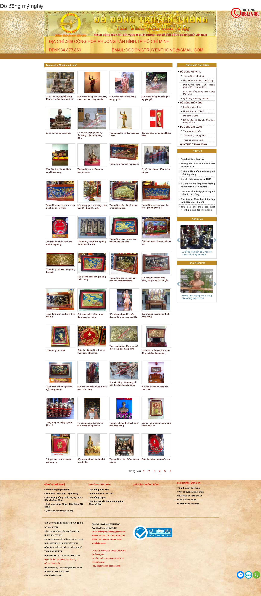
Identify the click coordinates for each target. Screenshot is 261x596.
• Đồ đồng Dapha (97, 497)
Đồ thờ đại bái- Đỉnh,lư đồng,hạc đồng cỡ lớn (199, 121)
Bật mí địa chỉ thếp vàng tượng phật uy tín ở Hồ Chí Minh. (198, 185)
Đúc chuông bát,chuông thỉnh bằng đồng (155, 315)
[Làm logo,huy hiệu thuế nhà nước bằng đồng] (60, 227)
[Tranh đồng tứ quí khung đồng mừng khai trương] (92, 227)
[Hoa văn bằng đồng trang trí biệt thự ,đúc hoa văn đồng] (124, 370)
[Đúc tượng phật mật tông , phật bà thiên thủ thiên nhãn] (92, 191)
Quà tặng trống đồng (193, 144)
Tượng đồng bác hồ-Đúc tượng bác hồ (124, 460)
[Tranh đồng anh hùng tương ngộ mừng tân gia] (60, 372)
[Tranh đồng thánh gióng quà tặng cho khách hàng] (124, 226)
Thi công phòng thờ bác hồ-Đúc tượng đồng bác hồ (90, 424)
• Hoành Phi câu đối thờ (101, 493)
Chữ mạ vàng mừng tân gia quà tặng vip (58, 460)
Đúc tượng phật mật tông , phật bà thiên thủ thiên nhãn (92, 206)
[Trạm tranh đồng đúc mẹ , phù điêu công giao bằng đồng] (124, 334)
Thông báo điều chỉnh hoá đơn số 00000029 (198, 165)
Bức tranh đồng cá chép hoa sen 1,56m (155, 388)
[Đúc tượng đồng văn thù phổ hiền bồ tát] (92, 445)
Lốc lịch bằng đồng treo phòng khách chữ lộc (156, 424)
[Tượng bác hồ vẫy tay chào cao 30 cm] (124, 118)
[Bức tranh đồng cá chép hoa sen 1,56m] (156, 372)
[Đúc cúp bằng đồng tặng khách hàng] (156, 118)
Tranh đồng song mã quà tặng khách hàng (91, 278)
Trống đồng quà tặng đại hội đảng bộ (59, 423)
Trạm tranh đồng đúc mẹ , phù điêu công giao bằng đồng (124, 347)
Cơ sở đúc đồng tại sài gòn (58, 133)
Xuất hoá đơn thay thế (192, 159)
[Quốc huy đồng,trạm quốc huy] (156, 445)
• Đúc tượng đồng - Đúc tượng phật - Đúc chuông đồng (63, 498)
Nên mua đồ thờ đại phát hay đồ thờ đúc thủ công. (198, 193)
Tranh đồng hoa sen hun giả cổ (124, 164)
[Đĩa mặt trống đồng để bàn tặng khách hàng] (60, 155)
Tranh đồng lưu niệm (55, 350)
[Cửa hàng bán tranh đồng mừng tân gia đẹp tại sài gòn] (156, 263)
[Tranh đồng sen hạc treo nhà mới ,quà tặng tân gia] (156, 191)
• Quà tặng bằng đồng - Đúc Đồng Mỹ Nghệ (63, 505)
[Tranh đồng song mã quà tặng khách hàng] (92, 263)
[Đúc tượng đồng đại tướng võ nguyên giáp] (156, 82)
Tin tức (197, 151)
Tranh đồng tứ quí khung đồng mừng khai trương (91, 242)
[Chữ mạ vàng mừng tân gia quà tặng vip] (60, 445)
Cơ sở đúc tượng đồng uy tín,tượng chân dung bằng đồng (89, 135)
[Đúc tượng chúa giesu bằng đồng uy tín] (124, 82)
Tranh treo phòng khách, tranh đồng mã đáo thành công (156, 351)
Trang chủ (51, 65)
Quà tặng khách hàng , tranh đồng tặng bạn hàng (90, 315)
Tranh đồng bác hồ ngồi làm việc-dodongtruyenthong (123, 279)
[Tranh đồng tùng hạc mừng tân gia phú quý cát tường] (60, 191)
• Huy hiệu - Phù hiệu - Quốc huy (61, 493)
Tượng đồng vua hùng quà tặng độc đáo (90, 170)
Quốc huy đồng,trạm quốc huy (156, 459)
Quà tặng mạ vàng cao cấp (196, 98)
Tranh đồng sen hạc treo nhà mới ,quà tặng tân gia (155, 206)
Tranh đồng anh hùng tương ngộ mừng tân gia (59, 388)
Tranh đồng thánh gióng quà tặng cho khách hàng (123, 240)
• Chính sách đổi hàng (188, 488)
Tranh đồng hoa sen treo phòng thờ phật (60, 270)
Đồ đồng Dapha (190, 115)
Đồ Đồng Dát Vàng (191, 127)
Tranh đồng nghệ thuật (194, 76)
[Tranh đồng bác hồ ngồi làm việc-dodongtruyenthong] (124, 263)
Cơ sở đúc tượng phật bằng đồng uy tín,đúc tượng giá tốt (59, 97)
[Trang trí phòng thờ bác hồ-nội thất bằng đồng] (124, 408)
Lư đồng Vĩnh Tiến (192, 107)
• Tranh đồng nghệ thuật (57, 489)
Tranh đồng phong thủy (194, 135)
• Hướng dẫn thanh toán (189, 496)
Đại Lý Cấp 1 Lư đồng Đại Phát (59, 560)
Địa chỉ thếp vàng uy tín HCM (196, 179)
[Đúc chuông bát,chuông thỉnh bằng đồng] (156, 300)
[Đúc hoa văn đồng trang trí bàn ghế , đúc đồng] (92, 372)
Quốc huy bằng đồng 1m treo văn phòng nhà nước (91, 351)
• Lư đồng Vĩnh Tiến (99, 489)
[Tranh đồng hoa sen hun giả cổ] (124, 152)
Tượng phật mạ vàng (193, 140)
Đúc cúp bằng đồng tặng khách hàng (156, 134)
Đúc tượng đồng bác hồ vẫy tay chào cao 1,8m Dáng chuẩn (92, 98)
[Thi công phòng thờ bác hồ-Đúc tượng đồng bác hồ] (92, 408)
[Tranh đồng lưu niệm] (60, 336)
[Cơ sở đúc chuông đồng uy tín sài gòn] (156, 155)
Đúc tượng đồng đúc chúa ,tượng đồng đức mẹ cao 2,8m (124, 315)
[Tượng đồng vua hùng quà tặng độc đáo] (92, 155)
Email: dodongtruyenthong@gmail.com (108, 532)
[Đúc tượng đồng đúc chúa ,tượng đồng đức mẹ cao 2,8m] (124, 300)
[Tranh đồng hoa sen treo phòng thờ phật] (60, 259)
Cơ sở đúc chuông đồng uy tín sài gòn (156, 170)
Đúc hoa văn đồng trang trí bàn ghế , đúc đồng (92, 388)
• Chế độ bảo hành (186, 499)
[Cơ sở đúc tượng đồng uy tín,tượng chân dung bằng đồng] (92, 118)
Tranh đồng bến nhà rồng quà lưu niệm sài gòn (123, 206)
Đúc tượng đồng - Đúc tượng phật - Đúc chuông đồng (199, 86)
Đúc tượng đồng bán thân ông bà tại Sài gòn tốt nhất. (198, 200)
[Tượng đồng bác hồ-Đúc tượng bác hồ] (124, 445)
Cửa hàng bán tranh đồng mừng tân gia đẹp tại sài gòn (155, 279)
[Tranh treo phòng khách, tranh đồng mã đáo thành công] (156, 336)
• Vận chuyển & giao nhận (190, 492)
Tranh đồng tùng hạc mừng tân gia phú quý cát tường (60, 206)
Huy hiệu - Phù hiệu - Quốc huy (198, 80)
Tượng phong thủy (192, 131)
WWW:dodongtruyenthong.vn (108, 536)
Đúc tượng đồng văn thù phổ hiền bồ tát (91, 460)
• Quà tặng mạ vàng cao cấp (58, 510)
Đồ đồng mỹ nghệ (68, 65)
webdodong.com (99, 543)
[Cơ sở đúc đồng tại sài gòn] (60, 118)
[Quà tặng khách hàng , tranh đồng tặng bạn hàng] (92, 300)
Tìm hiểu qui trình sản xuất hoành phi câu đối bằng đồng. (198, 208)
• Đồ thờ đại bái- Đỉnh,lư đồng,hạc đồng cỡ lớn (106, 502)
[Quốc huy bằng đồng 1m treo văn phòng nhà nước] (92, 336)
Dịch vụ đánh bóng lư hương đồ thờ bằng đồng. (198, 173)
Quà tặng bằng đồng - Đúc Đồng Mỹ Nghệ (199, 92)
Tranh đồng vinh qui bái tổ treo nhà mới (60, 315)
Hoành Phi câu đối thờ (194, 111)
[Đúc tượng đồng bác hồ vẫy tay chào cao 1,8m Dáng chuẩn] (92, 82)
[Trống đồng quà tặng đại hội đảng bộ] (60, 408)
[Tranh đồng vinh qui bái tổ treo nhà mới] (60, 300)
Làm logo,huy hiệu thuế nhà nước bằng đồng (59, 243)
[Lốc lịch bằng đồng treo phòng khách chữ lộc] (156, 408)
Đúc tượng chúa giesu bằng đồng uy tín (123, 98)
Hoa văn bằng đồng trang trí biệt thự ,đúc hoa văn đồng (123, 383)
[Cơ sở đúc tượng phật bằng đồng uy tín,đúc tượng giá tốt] (60, 82)
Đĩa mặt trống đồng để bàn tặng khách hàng (58, 170)
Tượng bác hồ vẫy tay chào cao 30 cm (124, 134)
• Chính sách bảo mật (188, 503)
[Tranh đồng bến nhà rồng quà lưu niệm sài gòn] (124, 191)
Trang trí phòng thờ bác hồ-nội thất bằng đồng (124, 424)
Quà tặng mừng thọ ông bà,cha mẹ (156, 242)
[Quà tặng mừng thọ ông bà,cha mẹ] (156, 227)
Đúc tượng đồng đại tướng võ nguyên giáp (156, 98)
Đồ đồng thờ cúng (191, 102)
